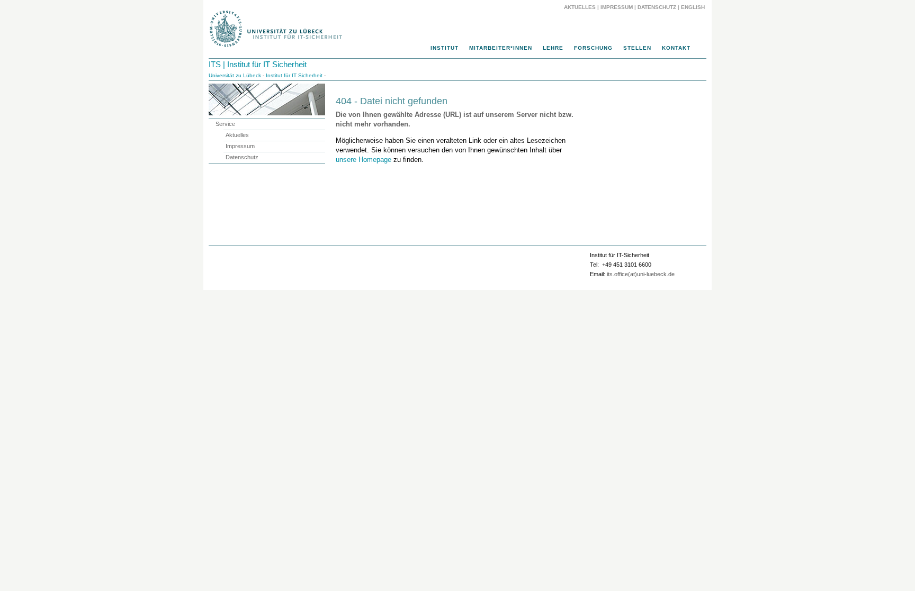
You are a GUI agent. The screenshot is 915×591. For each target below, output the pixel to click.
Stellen (637, 48)
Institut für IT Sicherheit (294, 75)
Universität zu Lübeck (235, 75)
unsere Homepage (363, 159)
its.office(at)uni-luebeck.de (641, 274)
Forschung (593, 48)
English (693, 7)
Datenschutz (657, 7)
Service (225, 124)
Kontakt (676, 48)
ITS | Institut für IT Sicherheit (258, 64)
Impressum (616, 7)
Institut (444, 48)
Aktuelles (580, 7)
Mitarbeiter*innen (500, 48)
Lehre (553, 48)
